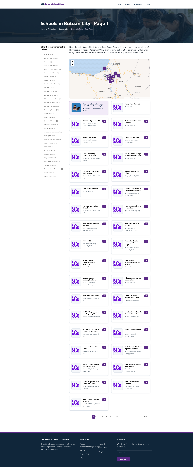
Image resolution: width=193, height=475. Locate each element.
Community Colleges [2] (51, 73)
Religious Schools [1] (50, 158)
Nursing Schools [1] (50, 136)
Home (119, 4)
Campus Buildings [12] (50, 58)
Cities (128, 4)
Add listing (103, 448)
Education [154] (48, 88)
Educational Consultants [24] (52, 99)
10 (117, 417)
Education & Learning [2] (51, 91)
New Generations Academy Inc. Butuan (90, 279)
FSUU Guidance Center (90, 189)
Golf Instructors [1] (49, 113)
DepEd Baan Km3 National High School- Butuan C (133, 348)
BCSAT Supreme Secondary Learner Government (89, 262)
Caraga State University (132, 104)
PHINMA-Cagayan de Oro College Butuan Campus (133, 189)
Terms (82, 450)
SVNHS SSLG (87, 241)
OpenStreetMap (140, 98)
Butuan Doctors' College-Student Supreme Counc (133, 155)
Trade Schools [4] (49, 172)
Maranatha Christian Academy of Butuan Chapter (131, 243)
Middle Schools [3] (49, 128)
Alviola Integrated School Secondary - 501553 (91, 383)
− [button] (72, 64)
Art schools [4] (48, 54)
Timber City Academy (132, 137)
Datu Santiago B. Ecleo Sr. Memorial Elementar (133, 313)
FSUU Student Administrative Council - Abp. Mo (133, 262)
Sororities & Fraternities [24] (52, 161)
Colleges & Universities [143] (52, 69)
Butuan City (63, 29)
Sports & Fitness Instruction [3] (53, 169)
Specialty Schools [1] (50, 165)
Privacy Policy (85, 454)
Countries (138, 4)
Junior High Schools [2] (51, 121)
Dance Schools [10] (49, 80)
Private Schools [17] (50, 150)
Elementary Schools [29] (51, 110)
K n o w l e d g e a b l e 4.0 (91, 121)
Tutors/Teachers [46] (50, 176)
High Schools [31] (49, 117)
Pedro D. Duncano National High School (132, 296)
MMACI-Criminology (89, 137)
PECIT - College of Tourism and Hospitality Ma (91, 313)
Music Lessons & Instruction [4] (53, 132)
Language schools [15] (51, 124)
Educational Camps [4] (50, 95)
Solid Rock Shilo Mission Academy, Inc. (133, 279)
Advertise (102, 444)
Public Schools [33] (49, 154)
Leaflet (126, 98)
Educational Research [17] (52, 102)
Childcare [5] (48, 62)
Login (148, 4)
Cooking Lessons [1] (50, 77)
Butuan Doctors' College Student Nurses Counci (91, 330)
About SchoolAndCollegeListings (90, 445)
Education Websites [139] (51, 106)
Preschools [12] (48, 147)
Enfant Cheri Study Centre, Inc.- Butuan (89, 155)
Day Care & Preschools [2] (52, 84)
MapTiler (132, 98)
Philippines (52, 29)
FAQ (81, 458)
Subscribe (123, 459)
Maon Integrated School (91, 295)
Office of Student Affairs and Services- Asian (91, 365)
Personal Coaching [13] (51, 143)
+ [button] (72, 61)
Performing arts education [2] (53, 139)
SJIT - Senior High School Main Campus (91, 172)
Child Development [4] (50, 65)
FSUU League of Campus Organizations (133, 365)
